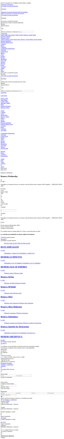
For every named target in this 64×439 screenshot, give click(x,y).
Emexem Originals (5, 106)
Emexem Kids (17, 12)
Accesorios (10, 12)
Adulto (2, 159)
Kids (2, 160)
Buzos (2, 127)
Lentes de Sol (4, 136)
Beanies (3, 142)
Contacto (3, 163)
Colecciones (4, 95)
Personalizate (24, 12)
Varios (2, 162)
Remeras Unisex (5, 107)
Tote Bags (3, 135)
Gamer (11, 39)
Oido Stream (11, 35)
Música (32, 39)
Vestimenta (4, 12)
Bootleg (40, 39)
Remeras (3, 151)
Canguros (3, 126)
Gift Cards (3, 145)
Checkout (3, 425)
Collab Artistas (19, 35)
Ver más (3, 239)
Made (34, 35)
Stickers (3, 147)
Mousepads (4, 144)
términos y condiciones (11, 399)
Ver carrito (3, 418)
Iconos (35, 39)
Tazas (2, 139)
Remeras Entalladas (6, 123)
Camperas (3, 129)
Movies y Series (25, 39)
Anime (2, 39)
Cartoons (7, 39)
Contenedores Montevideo (8, 133)
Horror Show (17, 39)
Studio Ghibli (4, 35)
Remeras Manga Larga (7, 124)
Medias (2, 138)
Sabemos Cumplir (28, 35)
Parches (3, 141)
